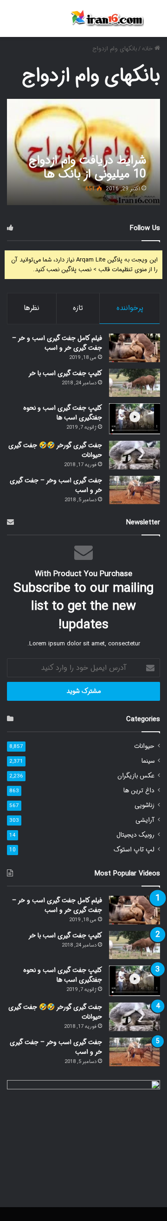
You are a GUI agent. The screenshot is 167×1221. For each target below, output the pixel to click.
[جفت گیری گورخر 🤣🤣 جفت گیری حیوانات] (134, 455)
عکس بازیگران (135, 776)
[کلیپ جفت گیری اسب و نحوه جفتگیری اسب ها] (134, 418)
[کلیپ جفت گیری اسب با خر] (134, 383)
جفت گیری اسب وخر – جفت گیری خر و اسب (56, 485)
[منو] (11, 22)
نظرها (31, 308)
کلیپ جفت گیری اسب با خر (65, 373)
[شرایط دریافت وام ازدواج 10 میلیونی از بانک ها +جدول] (83, 152)
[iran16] (107, 18)
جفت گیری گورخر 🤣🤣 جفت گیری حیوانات (55, 450)
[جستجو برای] (155, 22)
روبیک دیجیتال (135, 835)
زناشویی (144, 805)
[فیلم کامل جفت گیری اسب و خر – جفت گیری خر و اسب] (134, 348)
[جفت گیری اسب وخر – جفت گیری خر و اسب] (134, 490)
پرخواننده (129, 308)
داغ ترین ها (138, 791)
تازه (78, 308)
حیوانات (144, 746)
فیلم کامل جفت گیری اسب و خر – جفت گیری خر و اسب (57, 343)
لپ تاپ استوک (134, 850)
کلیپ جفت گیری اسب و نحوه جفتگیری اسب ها (62, 413)
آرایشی (144, 820)
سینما (147, 761)
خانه (148, 49)
